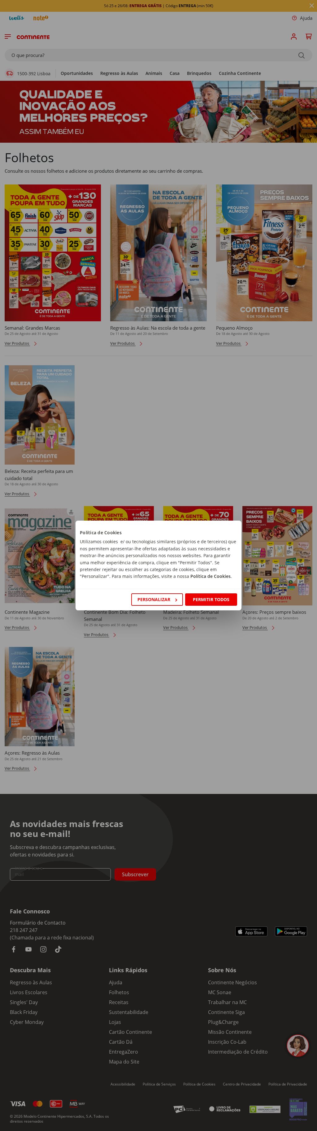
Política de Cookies (210, 576)
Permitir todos (211, 599)
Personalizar (153, 599)
